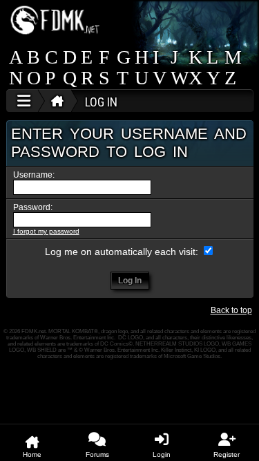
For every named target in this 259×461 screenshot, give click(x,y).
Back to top (231, 310)
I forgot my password (46, 231)
